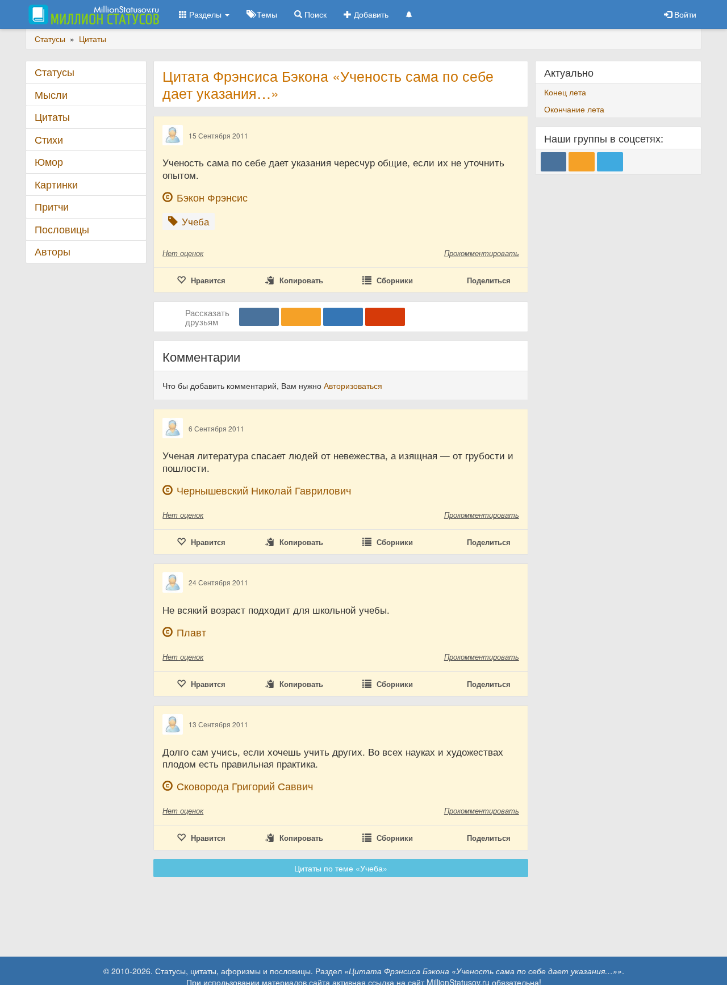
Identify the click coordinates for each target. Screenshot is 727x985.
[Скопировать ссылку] (385, 317)
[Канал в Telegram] (610, 161)
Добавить (370, 14)
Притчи (52, 206)
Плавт (191, 632)
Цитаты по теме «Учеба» (340, 868)
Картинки (56, 184)
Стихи (49, 139)
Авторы (52, 251)
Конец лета (565, 92)
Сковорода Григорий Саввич (245, 786)
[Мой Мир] (343, 317)
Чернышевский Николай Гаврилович (264, 490)
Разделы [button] (205, 14)
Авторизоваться (353, 385)
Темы (265, 14)
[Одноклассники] (301, 317)
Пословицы (62, 229)
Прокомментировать (481, 253)
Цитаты (52, 117)
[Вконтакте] (259, 317)
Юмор (49, 161)
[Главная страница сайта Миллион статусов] (92, 14)
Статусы (54, 72)
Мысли (51, 94)
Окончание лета (574, 109)
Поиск (314, 14)
